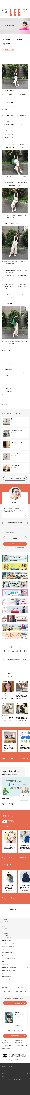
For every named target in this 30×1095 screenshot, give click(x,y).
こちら (10, 1060)
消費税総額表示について (7, 1048)
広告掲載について (18, 1040)
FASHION (6, 919)
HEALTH (6, 928)
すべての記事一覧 (7, 938)
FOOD (5, 924)
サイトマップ (4, 1040)
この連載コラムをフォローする (15, 522)
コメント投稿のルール (6, 1045)
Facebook (5, 651)
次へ (12, 758)
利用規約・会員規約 (19, 1044)
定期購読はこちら (15, 1035)
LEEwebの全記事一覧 (21, 857)
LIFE (5, 926)
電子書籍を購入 (18, 1023)
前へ (3, 758)
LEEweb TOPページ (15, 909)
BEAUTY (6, 921)
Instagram (25, 515)
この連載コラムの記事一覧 (15, 478)
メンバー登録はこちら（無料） (15, 544)
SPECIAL (6, 935)
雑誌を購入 (17, 1025)
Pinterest (21, 651)
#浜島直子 (5, 405)
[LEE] (15, 12)
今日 (5, 821)
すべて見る (23, 758)
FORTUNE (6, 933)
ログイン (15, 538)
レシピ (10, 821)
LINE (25, 651)
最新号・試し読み (18, 1021)
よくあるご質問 (5, 1042)
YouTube (17, 651)
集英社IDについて (5, 1044)
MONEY (5, 931)
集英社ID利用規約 (18, 1042)
